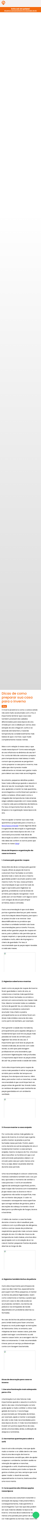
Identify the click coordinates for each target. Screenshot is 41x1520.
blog (17, 843)
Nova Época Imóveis (10, 826)
